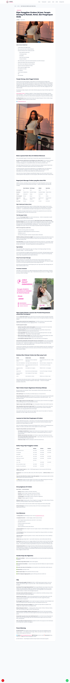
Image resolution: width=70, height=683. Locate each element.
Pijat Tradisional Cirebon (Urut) (24, 52)
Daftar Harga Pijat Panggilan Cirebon (24, 67)
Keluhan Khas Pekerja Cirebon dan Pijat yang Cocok (26, 62)
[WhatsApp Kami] (67, 680)
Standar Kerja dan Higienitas (22, 72)
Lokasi (53, 1)
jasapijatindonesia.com (22, 101)
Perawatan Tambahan (22, 58)
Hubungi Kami (61, 1)
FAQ (18, 73)
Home (39, 1)
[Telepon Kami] (3, 680)
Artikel (57, 1)
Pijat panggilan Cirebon (20, 93)
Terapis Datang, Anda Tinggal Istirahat (24, 47)
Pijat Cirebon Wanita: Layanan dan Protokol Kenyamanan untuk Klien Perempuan (31, 60)
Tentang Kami (44, 1)
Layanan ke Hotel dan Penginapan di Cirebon (25, 65)
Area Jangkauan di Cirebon (22, 68)
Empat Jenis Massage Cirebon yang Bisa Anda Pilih (26, 50)
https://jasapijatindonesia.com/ (26, 635)
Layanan (49, 1)
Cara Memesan (20, 70)
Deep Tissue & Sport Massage (24, 57)
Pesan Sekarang (20, 75)
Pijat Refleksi (21, 55)
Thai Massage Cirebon (23, 54)
